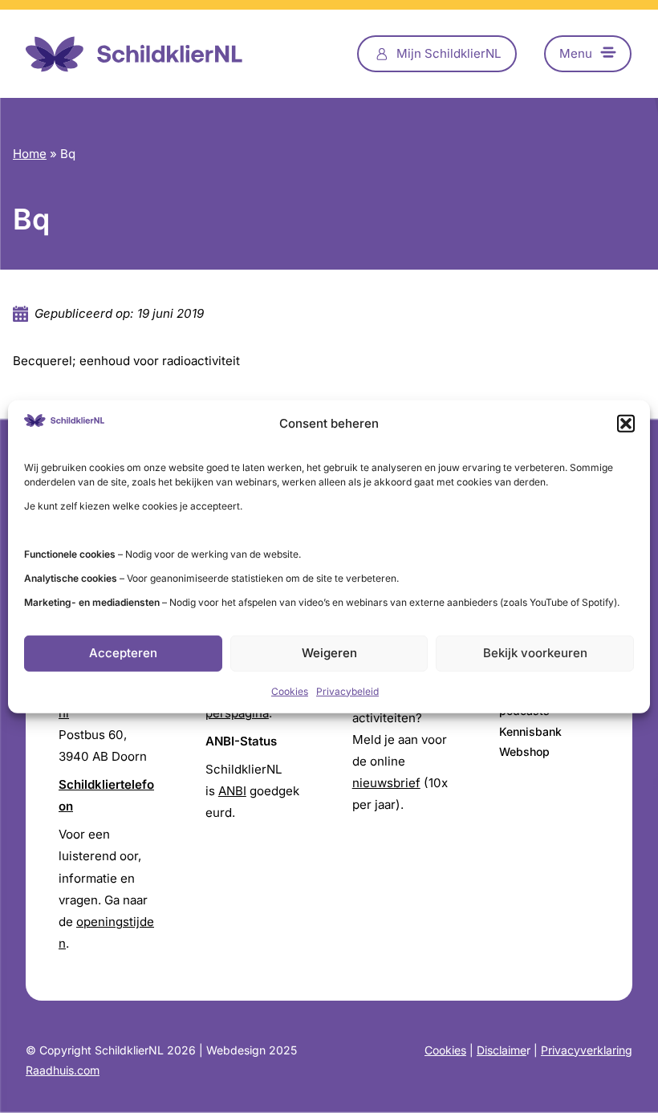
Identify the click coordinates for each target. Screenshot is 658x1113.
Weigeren (329, 652)
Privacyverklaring (586, 1050)
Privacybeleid (347, 691)
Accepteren (123, 652)
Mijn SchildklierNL (449, 53)
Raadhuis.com (63, 1070)
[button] (626, 423)
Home (30, 153)
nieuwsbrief (386, 782)
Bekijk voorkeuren (535, 652)
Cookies (289, 691)
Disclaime (501, 1050)
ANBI (232, 790)
